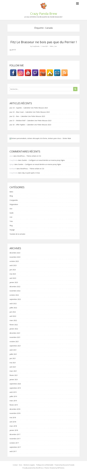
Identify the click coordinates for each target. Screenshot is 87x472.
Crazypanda (14, 200)
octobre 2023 (14, 261)
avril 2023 (13, 278)
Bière (51, 46)
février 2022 (14, 325)
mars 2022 (13, 320)
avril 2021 (13, 367)
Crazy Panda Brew (43, 13)
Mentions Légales (29, 465)
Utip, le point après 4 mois (31, 173)
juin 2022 (13, 312)
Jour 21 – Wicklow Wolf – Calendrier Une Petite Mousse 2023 (30, 121)
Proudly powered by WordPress (32, 468)
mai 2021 (13, 363)
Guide (11, 213)
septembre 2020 (15, 384)
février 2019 (14, 405)
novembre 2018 (15, 413)
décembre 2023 (15, 253)
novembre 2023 (15, 257)
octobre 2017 (14, 443)
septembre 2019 (15, 388)
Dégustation (14, 204)
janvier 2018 (14, 430)
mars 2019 (13, 401)
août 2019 (13, 392)
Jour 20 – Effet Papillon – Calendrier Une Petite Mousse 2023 (30, 125)
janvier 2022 (14, 329)
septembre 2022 (15, 299)
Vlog (11, 226)
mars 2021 (13, 371)
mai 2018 (13, 418)
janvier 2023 (14, 282)
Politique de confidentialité (44, 465)
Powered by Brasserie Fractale (64, 465)
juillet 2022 (13, 308)
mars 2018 (13, 426)
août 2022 (13, 304)
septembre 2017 (15, 447)
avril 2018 (13, 422)
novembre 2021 (15, 337)
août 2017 (13, 451)
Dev (11, 209)
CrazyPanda (35, 46)
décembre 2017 (15, 434)
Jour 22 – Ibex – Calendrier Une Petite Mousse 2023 (27, 116)
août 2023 (13, 265)
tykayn (12, 164)
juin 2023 (13, 270)
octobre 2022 (14, 295)
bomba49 (13, 169)
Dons (20, 465)
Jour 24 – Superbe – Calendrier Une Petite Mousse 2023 (29, 108)
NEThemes (60, 468)
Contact (15, 465)
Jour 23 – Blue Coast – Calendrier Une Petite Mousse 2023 (30, 112)
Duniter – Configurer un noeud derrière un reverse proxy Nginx (43, 160)
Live (55, 46)
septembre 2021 (15, 346)
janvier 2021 (14, 380)
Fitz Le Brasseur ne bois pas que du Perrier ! (43, 42)
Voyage (12, 230)
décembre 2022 (15, 287)
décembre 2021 (15, 333)
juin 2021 (13, 358)
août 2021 (13, 350)
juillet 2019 (13, 396)
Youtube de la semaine (17, 234)
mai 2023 (13, 274)
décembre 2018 (15, 409)
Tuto (11, 221)
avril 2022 (13, 316)
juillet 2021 (13, 354)
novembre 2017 (15, 439)
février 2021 (14, 375)
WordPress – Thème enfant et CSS (29, 156)
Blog (11, 196)
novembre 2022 (15, 291)
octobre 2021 (14, 342)
